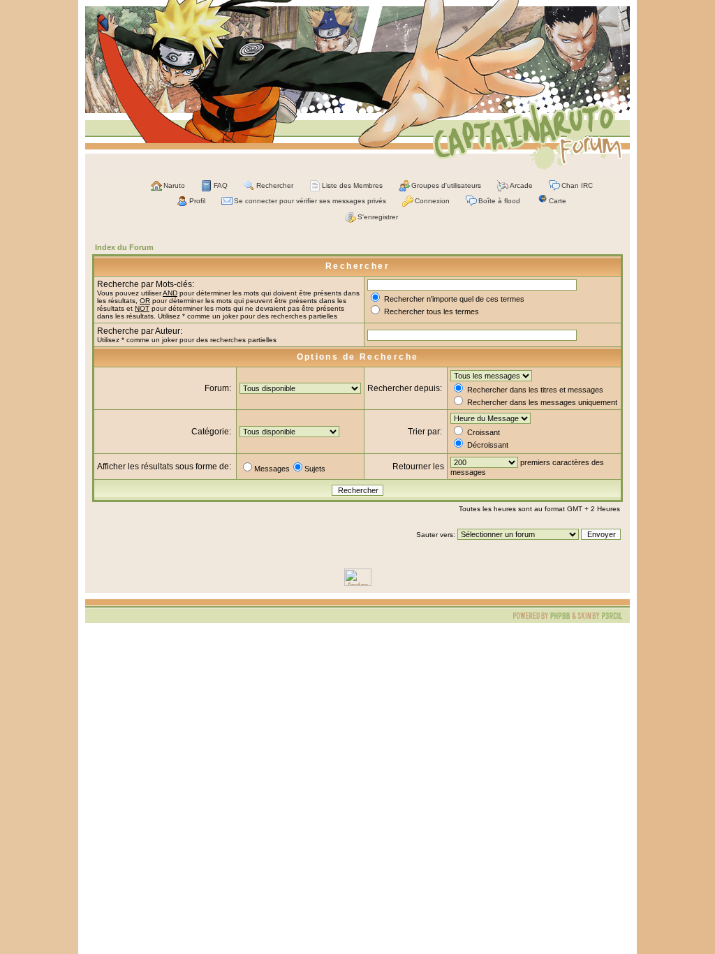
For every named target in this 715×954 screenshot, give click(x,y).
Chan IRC (577, 185)
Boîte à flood (499, 201)
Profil (197, 201)
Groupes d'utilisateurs (446, 185)
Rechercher (274, 185)
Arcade (521, 185)
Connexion (432, 201)
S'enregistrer (378, 217)
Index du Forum (124, 247)
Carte (557, 201)
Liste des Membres (352, 185)
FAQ (221, 185)
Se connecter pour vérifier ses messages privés (310, 201)
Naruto (174, 185)
